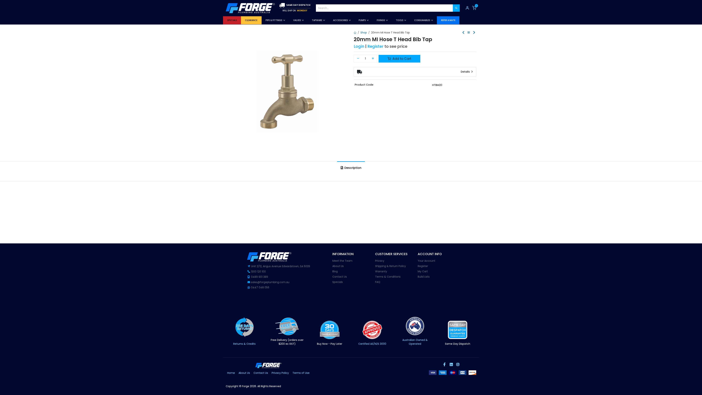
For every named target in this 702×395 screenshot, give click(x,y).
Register (375, 46)
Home (231, 373)
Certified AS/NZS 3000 (372, 344)
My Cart (423, 271)
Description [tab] (352, 168)
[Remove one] (358, 58)
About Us (338, 266)
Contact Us (339, 277)
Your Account (426, 261)
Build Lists (424, 277)
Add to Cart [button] (401, 59)
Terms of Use (301, 373)
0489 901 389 (259, 277)
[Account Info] (467, 8)
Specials (337, 282)
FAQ (377, 282)
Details (466, 72)
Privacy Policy (280, 373)
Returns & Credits (244, 344)
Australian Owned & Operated (415, 342)
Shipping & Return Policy (390, 266)
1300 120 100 (258, 271)
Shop (364, 32)
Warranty (381, 271)
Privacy (379, 261)
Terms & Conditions (388, 277)
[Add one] (373, 58)
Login (359, 46)
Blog (335, 271)
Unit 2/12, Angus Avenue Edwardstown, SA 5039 (280, 266)
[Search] (456, 8)
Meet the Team (342, 261)
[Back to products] (468, 33)
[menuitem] (232, 20)
